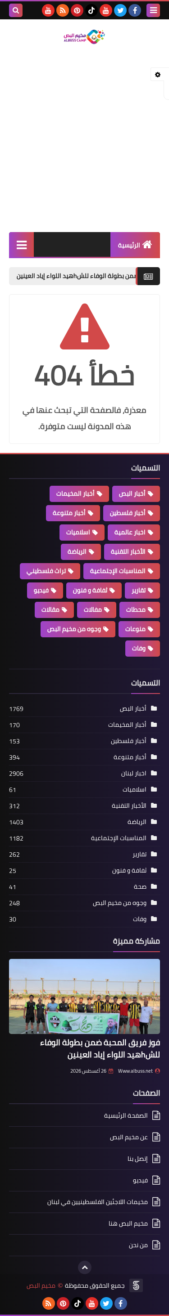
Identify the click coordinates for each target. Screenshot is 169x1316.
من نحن (138, 1245)
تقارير (139, 590)
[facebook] (134, 10)
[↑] (84, 1267)
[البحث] (16, 10)
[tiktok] (91, 10)
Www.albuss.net (135, 1070)
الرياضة (77, 551)
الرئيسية (129, 245)
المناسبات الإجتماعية (118, 571)
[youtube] (106, 10)
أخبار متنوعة (69, 513)
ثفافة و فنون (90, 590)
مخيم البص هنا (128, 1223)
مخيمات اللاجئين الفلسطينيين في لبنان (97, 1202)
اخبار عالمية (130, 532)
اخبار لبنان (133, 773)
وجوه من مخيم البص (74, 629)
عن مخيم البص (129, 1137)
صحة (140, 886)
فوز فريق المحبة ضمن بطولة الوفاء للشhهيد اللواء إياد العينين (100, 1048)
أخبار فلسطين (128, 513)
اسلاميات (78, 532)
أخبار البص (132, 493)
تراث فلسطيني (46, 571)
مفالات (93, 609)
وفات (139, 648)
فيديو (41, 590)
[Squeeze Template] (136, 1285)
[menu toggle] (153, 10)
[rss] (62, 10)
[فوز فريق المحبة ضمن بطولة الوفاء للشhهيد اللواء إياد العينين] (84, 996)
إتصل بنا (138, 1158)
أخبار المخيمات (75, 493)
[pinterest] (77, 10)
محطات (136, 609)
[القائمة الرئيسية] (21, 244)
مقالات (50, 609)
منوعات (135, 629)
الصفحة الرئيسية (126, 1116)
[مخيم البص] (84, 36)
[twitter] (120, 10)
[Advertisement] (84, 138)
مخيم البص (41, 1285)
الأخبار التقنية (128, 551)
